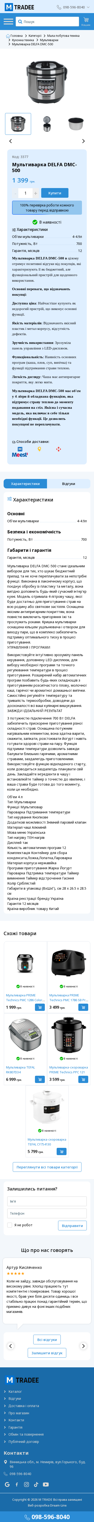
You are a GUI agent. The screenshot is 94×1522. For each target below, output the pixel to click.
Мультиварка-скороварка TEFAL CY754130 (47, 1141)
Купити (54, 192)
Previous (10, 141)
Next (83, 141)
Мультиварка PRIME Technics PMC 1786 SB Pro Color (68, 1000)
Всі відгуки (47, 1339)
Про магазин (18, 1413)
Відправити (72, 1225)
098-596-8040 (74, 7)
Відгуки (14, 1398)
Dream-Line (58, 1505)
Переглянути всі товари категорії (47, 1167)
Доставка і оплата (23, 1405)
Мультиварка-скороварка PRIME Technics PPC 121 (68, 1069)
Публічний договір (23, 1441)
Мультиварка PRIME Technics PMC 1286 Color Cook (24, 1000)
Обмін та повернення (26, 1434)
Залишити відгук (47, 1352)
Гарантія (15, 1427)
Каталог (15, 1391)
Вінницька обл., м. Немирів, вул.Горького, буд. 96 (48, 1464)
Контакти (16, 1420)
